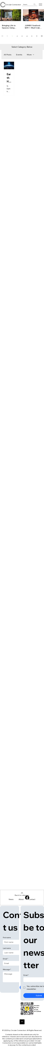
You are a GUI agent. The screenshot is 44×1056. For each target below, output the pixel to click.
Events (19, 54)
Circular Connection (13, 5)
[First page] (2, 36)
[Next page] (37, 36)
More (29, 54)
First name (7, 937)
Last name (7, 948)
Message (7, 969)
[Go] (22, 1021)
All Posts (7, 54)
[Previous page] (7, 36)
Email (5, 959)
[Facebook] (27, 898)
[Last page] (42, 36)
